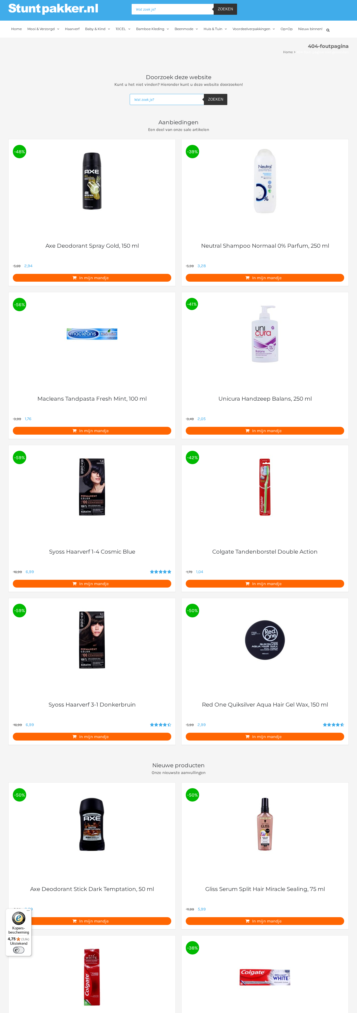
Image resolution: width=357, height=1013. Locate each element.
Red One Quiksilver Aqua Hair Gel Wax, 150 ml (265, 704)
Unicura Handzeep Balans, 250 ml (265, 398)
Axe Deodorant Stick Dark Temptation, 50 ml (92, 889)
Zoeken (225, 9)
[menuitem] (16, 29)
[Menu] (28, 912)
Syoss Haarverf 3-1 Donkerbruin (92, 704)
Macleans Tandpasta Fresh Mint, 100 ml (92, 398)
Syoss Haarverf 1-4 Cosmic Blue (92, 551)
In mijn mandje (94, 277)
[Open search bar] (328, 29)
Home (288, 52)
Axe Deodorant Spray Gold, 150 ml (92, 245)
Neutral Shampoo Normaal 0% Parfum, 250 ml (265, 245)
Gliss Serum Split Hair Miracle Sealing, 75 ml (265, 889)
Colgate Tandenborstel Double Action (265, 551)
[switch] (18, 950)
